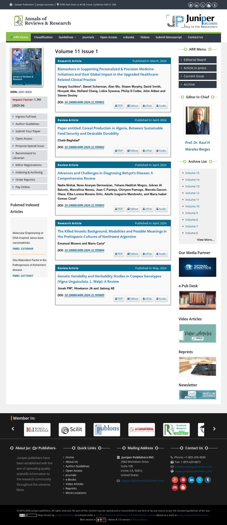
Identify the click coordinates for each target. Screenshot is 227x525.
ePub (148, 106)
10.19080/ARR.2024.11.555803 (84, 205)
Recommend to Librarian (24, 155)
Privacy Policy (140, 519)
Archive (189, 84)
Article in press (195, 68)
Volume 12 (192, 193)
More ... (22, 490)
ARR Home (20, 37)
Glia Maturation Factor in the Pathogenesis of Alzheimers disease (30, 262)
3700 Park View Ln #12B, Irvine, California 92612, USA (87, 4)
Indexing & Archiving (29, 172)
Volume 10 (192, 206)
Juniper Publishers (24, 4)
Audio (162, 106)
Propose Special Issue (30, 146)
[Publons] (107, 429)
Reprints (71, 488)
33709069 (27, 245)
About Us (72, 462)
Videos (144, 37)
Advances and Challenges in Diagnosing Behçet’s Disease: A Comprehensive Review (105, 175)
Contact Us (195, 37)
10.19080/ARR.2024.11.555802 (84, 147)
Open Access (108, 37)
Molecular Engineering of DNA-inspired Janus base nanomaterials (28, 234)
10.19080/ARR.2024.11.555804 (84, 250)
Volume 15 (192, 173)
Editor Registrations (28, 165)
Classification (43, 37)
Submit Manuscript (169, 37)
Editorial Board (195, 60)
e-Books (128, 37)
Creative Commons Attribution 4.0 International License (125, 515)
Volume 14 (192, 180)
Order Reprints (25, 180)
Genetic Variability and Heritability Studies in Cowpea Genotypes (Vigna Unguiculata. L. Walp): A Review (109, 279)
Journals (88, 37)
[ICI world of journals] (37, 429)
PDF (120, 106)
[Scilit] (72, 429)
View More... (205, 240)
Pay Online (23, 187)
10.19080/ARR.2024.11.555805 (84, 295)
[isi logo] (141, 429)
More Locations (76, 493)
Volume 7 (191, 226)
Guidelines (68, 37)
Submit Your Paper (28, 131)
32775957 (27, 273)
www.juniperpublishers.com (193, 471)
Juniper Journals (45, 4)
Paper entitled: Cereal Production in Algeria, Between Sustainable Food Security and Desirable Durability (110, 131)
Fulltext (133, 106)
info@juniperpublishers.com (193, 467)
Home (70, 457)
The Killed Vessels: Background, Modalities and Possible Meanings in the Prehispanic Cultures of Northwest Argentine (112, 234)
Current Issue (194, 76)
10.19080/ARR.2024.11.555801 (84, 102)
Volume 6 (191, 233)
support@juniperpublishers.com (142, 481)
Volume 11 (192, 200)
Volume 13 (192, 186)
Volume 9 (191, 213)
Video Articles (74, 484)
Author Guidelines (27, 124)
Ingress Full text (26, 116)
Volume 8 (191, 220)
